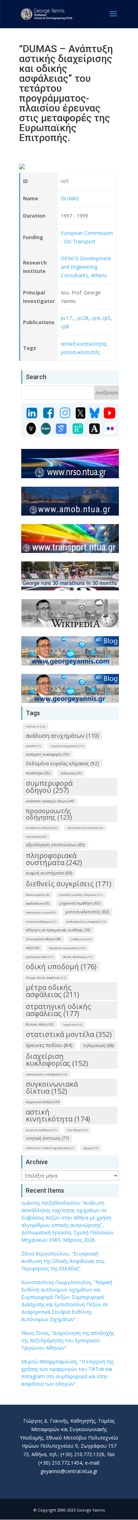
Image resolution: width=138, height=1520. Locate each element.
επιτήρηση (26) (36, 836)
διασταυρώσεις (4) (37, 894)
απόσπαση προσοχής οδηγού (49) (50, 801)
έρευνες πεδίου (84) (49, 1045)
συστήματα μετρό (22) (41, 912)
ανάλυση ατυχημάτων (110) (62, 736)
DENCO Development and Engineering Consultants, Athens (86, 267)
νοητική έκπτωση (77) (47, 1138)
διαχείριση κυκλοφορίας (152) (57, 1059)
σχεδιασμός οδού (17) (39, 957)
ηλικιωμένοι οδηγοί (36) (43, 939)
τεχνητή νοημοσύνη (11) (67, 746)
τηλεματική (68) (98, 1045)
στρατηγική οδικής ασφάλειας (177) (58, 1010)
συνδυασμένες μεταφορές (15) (86, 921)
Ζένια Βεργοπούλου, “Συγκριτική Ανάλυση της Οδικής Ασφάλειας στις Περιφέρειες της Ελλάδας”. (62, 1261)
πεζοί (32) (32, 948)
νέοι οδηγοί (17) (77, 1130)
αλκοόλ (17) (33, 746)
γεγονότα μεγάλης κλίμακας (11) (81, 894)
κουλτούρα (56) (38, 773)
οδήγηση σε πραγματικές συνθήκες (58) (58, 930)
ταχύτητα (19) (72, 1024)
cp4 (94, 318)
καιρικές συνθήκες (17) (41, 1130)
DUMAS (70, 198)
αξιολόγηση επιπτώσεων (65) (55, 845)
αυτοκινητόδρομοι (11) (41, 921)
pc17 (66, 318)
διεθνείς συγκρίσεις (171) (68, 883)
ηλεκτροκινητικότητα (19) (85, 827)
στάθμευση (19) (81, 939)
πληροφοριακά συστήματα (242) (54, 859)
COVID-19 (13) (35, 726)
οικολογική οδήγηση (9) (41, 827)
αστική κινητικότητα (83, 343)
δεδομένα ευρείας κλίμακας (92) (62, 763)
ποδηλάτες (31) (71, 773)
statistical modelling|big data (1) (50, 1148)
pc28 (82, 318)
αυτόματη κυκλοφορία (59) (47, 754)
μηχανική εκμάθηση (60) (79, 903)
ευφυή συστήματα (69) (49, 873)
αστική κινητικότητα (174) (58, 1115)
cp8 (65, 326)
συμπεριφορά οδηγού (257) (49, 786)
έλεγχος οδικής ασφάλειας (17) (46, 977)
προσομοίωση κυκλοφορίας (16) (46, 1074)
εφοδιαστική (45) (37, 903)
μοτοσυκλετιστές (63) (87, 912)
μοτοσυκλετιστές (80, 352)
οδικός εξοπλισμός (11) (77, 957)
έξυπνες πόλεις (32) (39, 1024)
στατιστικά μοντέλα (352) (69, 1034)
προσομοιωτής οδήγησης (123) (49, 814)
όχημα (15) (91, 1148)
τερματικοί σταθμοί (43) (42, 1102)
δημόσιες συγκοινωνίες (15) (67, 948)
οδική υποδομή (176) (61, 966)
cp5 (106, 318)
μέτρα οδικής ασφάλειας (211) (52, 991)
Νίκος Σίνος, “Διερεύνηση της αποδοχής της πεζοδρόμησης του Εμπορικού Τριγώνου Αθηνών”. (67, 1340)
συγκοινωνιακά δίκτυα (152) (52, 1087)
